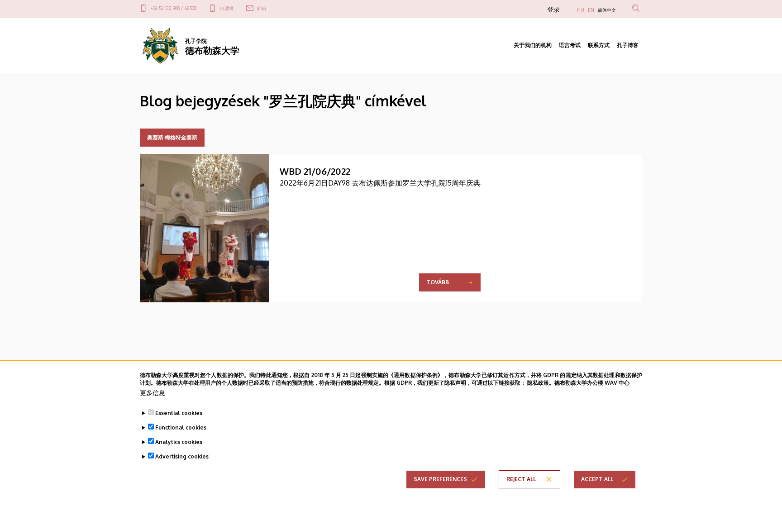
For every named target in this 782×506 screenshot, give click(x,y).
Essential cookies (178, 413)
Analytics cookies (178, 442)
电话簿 (227, 8)
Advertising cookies (182, 456)
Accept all (597, 479)
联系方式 (599, 45)
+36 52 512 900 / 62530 (173, 8)
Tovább (437, 282)
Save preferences (440, 479)
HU (580, 10)
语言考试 (570, 45)
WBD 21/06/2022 (315, 171)
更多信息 (152, 392)
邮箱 (261, 8)
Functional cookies (180, 427)
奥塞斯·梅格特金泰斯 (172, 137)
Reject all (521, 479)
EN (591, 10)
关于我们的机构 (533, 45)
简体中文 (607, 10)
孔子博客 (628, 45)
